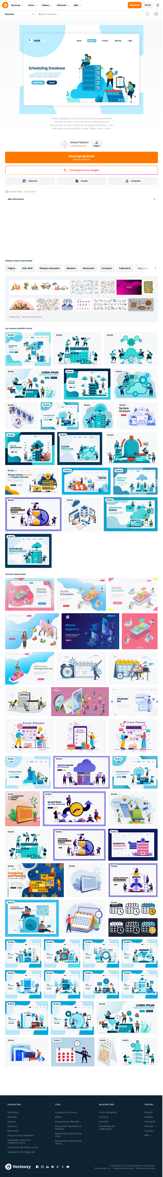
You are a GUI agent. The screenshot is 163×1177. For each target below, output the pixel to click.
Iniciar (145, 5)
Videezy (11, 1121)
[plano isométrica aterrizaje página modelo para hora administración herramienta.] (32, 631)
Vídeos (45, 5)
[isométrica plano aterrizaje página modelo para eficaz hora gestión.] (29, 668)
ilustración (89, 268)
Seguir (95, 145)
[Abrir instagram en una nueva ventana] (42, 1166)
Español (146, 1116)
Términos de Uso (100, 1168)
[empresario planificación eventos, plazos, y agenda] (86, 880)
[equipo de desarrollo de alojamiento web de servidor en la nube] (82, 514)
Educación (12, 1130)
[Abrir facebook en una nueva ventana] (37, 1166)
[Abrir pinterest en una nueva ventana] (52, 1166)
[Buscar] (145, 14)
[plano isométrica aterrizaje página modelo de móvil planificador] (29, 594)
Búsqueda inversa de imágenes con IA (18, 1141)
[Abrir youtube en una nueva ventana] (68, 1166)
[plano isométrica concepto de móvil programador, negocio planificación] (140, 631)
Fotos (31, 5)
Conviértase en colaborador (105, 1127)
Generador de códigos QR (21, 1151)
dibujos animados (50, 268)
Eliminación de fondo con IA (22, 1147)
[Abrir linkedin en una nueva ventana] (47, 1166)
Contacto (102, 1116)
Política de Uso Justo (143, 1168)
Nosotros (102, 1121)
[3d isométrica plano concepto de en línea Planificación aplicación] (80, 701)
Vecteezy (11, 1116)
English (146, 1112)
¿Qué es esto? (30, 191)
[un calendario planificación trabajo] (107, 1051)
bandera (71, 268)
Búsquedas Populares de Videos (67, 1142)
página (11, 268)
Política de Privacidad (121, 1168)
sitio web (27, 268)
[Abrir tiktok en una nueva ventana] (57, 1166)
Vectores (15, 5)
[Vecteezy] (5, 5)
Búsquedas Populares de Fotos (67, 1135)
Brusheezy (12, 1112)
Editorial (61, 5)
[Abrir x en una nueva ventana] (62, 1166)
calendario (125, 268)
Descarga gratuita (80, 157)
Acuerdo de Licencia (65, 1112)
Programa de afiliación (66, 1121)
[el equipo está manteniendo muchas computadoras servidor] (21, 416)
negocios (143, 268)
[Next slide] (150, 268)
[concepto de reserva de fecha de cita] (134, 701)
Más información (16, 199)
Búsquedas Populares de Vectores (67, 1127)
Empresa (12, 1126)
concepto (107, 268)
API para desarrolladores (20, 1135)
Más (76, 5)
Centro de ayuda (106, 1112)
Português (147, 1121)
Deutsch (146, 1126)
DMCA (57, 1116)
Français (146, 1130)
